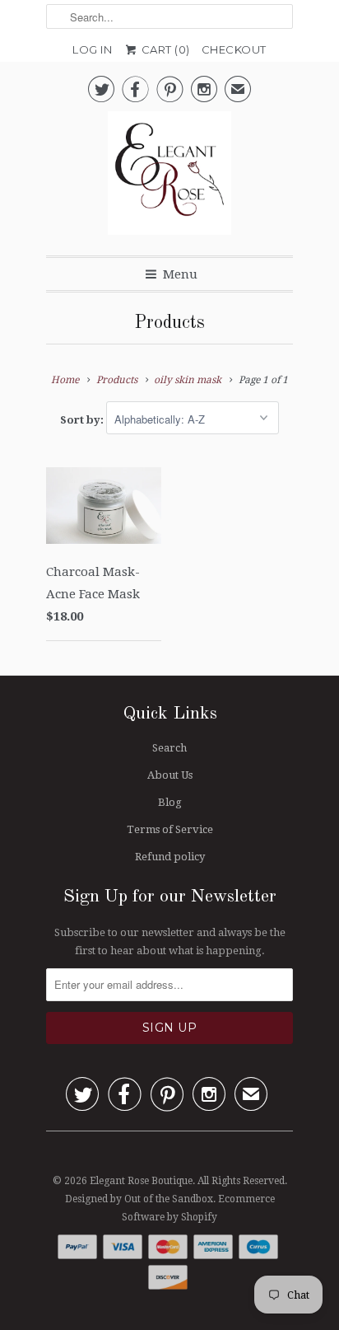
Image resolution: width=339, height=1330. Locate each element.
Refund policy (170, 856)
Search (169, 748)
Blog (170, 802)
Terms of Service (170, 829)
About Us (170, 775)
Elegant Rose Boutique (141, 1181)
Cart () (164, 49)
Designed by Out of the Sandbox (139, 1199)
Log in (92, 49)
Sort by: (83, 420)
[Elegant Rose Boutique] (169, 177)
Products (169, 323)
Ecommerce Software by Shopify (198, 1208)
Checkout (234, 49)
